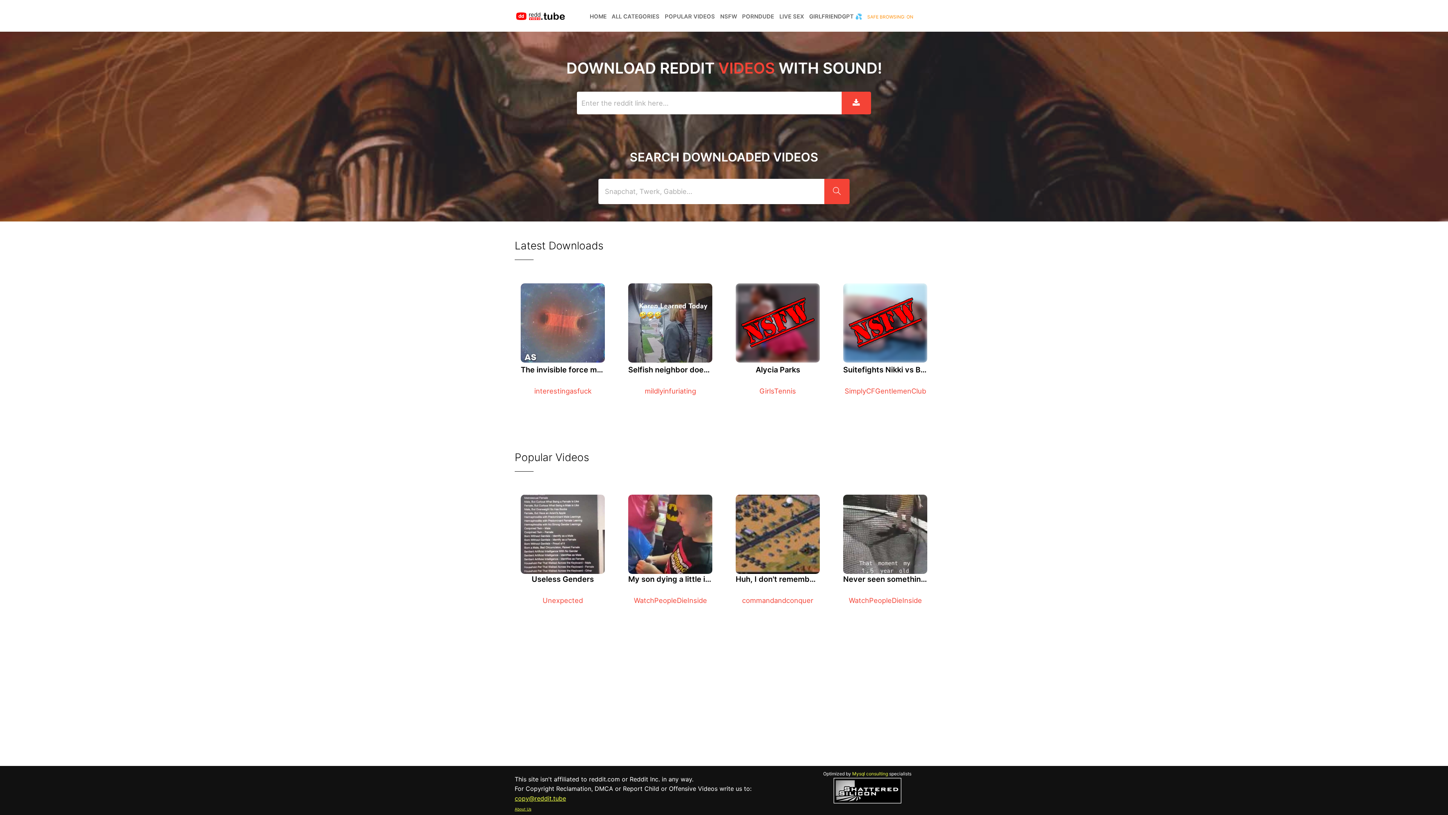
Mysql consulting (870, 774)
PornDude (758, 16)
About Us (523, 809)
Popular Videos (690, 16)
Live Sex (791, 16)
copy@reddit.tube (540, 798)
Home (598, 16)
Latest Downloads (559, 245)
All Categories (636, 16)
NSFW (728, 16)
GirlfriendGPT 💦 (835, 16)
